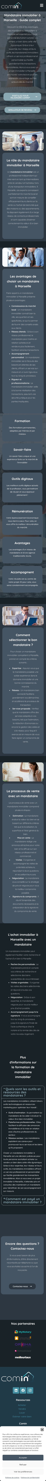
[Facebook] (23, 1390)
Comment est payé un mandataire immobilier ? (22, 1200)
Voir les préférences (23, 1471)
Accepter (23, 1457)
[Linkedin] (16, 1390)
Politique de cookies (12, 1477)
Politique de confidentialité (30, 1477)
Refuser (23, 1464)
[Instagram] (30, 1390)
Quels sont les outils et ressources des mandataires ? (22, 1092)
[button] (42, 1429)
